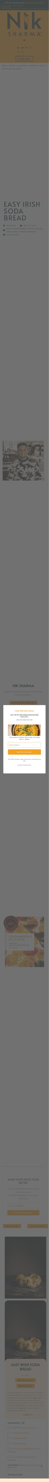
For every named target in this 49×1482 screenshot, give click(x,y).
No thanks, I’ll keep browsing (24, 765)
